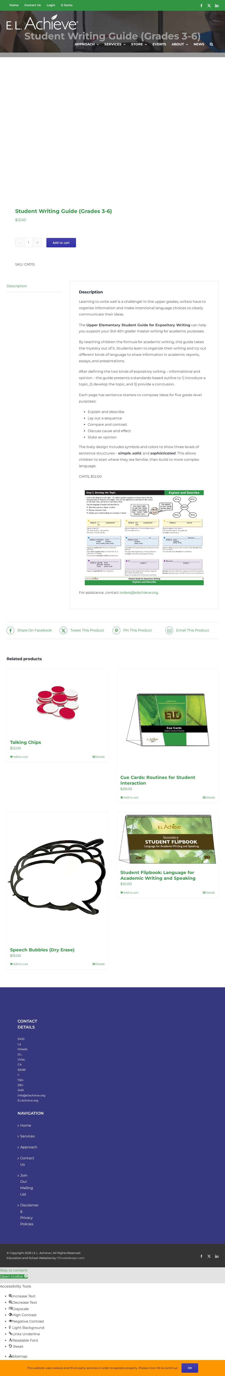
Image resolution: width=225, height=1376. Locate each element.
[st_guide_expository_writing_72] (57, 131)
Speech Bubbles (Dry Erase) (42, 949)
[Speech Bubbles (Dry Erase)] (57, 877)
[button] (211, 44)
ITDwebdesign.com (71, 1258)
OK (190, 1368)
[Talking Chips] (57, 702)
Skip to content (13, 1270)
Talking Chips (25, 742)
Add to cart (61, 243)
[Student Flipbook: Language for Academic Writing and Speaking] (167, 838)
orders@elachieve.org (139, 592)
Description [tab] (17, 286)
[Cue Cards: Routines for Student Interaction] (167, 719)
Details (100, 756)
